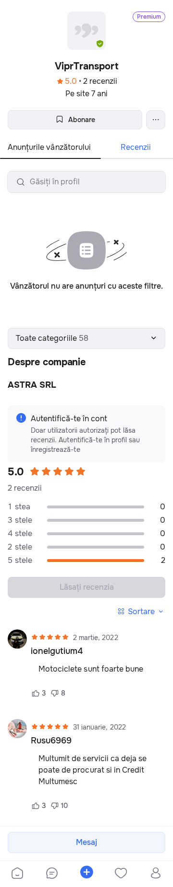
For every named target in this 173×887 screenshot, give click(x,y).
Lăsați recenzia (87, 587)
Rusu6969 (51, 740)
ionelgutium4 (57, 651)
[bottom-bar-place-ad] (86, 874)
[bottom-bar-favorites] (121, 874)
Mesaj (86, 842)
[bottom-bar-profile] (156, 874)
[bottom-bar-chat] (52, 874)
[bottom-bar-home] (17, 874)
